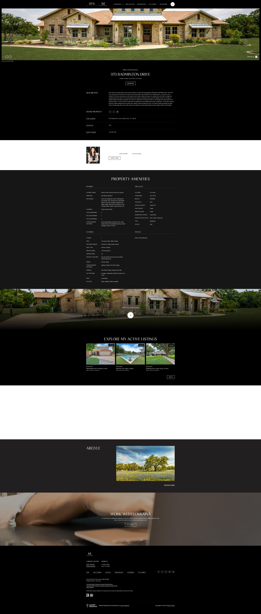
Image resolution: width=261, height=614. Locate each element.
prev (6, 56)
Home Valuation (129, 4)
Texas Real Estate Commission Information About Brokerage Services (101, 585)
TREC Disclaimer (90, 587)
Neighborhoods (141, 4)
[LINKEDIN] (166, 571)
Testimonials (130, 572)
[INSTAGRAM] (162, 571)
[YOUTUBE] (169, 571)
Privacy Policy (171, 605)
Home (87, 572)
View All (171, 377)
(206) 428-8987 (163, 4)
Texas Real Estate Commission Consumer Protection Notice (99, 584)
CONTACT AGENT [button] (114, 158)
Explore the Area (169, 485)
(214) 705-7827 (105, 579)
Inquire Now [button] (130, 83)
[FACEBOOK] (158, 571)
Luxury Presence (124, 605)
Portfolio (108, 572)
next (10, 56)
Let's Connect (142, 572)
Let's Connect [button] (131, 524)
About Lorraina (97, 572)
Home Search (117, 4)
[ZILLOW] (173, 571)
